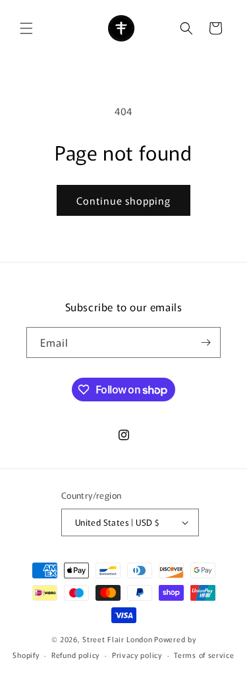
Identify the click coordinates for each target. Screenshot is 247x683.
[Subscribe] (205, 342)
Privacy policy (137, 654)
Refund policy (75, 654)
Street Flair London (117, 639)
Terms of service (204, 654)
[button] (26, 28)
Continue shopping (123, 200)
